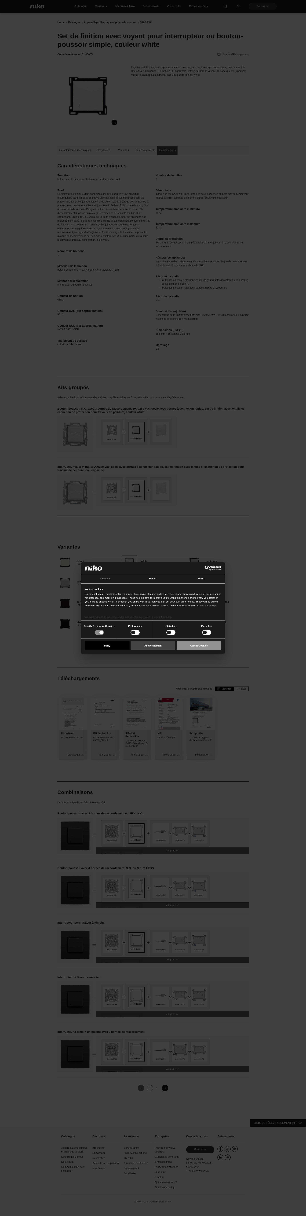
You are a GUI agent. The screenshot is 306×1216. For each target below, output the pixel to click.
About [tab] (200, 578)
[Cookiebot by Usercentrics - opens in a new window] (207, 568)
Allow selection (153, 645)
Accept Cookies (199, 645)
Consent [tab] (105, 578)
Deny (107, 645)
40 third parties (110, 617)
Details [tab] (153, 578)
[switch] (135, 632)
